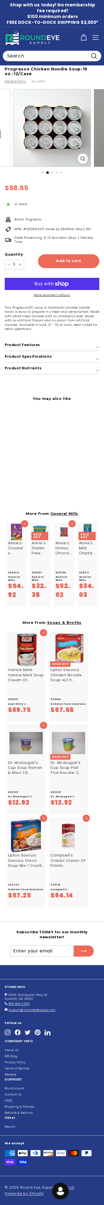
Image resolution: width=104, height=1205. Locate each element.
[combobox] (52, 56)
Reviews (10, 1074)
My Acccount (15, 1088)
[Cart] (83, 37)
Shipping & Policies (19, 1107)
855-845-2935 (19, 1004)
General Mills (15, 81)
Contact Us (13, 1094)
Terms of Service (17, 1068)
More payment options (52, 295)
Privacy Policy (15, 1062)
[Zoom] (83, 159)
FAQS (8, 1101)
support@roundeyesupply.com (32, 1010)
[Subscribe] (84, 951)
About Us (11, 1050)
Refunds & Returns (18, 1113)
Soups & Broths (64, 622)
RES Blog (11, 1056)
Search (10, 1127)
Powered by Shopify (24, 1193)
